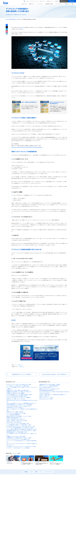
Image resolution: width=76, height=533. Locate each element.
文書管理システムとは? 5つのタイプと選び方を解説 (16, 436)
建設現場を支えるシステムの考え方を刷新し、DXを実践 (50, 384)
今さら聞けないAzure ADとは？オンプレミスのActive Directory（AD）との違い (21, 426)
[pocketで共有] (6, 31)
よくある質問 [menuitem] (56, 1)
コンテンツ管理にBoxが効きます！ (46, 387)
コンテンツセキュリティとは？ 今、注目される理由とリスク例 (18, 423)
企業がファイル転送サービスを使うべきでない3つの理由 (17, 420)
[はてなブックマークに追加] (6, 29)
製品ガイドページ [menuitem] (50, 1)
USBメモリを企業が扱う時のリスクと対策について (16, 419)
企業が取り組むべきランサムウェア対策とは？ (22, 374)
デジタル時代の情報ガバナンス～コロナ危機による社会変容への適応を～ (20, 394)
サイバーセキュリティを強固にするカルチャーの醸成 (16, 413)
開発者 (36, 471)
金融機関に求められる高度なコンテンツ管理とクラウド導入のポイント (19, 391)
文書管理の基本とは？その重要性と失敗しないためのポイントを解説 (19, 437)
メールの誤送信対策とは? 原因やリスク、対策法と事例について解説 (19, 424)
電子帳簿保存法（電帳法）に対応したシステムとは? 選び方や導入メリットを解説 (21, 430)
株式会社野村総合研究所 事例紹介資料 (46, 390)
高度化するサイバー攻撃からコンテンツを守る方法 (16, 398)
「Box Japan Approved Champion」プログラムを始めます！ (54, 374)
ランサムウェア (22, 27)
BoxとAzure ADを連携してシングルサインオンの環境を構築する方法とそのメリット (22, 403)
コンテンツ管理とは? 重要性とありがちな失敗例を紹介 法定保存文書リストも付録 (21, 429)
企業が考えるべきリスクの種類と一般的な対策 (15, 411)
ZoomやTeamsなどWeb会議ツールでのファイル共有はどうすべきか (19, 406)
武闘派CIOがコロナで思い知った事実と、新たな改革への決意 (17, 390)
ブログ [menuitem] (28, 1)
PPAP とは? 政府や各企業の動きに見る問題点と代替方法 (17, 396)
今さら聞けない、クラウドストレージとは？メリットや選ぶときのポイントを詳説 (21, 446)
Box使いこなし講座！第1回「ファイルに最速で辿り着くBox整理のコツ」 (53, 394)
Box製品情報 (26, 471)
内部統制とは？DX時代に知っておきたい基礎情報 (15, 393)
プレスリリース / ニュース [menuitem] (34, 1)
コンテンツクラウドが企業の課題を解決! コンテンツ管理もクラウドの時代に (20, 427)
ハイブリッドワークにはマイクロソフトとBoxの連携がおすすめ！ (18, 439)
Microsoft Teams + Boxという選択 (46, 398)
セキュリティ (20, 364)
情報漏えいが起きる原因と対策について (14, 417)
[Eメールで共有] (6, 33)
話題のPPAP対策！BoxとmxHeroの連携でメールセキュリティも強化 (19, 416)
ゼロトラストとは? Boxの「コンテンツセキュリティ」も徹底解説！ (19, 397)
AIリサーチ (31, 471)
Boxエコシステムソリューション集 (46, 397)
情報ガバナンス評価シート (44, 396)
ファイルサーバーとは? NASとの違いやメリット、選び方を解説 (18, 447)
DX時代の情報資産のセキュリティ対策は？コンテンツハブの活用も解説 (19, 404)
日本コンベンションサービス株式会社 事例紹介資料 (49, 385)
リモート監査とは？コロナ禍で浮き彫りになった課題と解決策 (18, 385)
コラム (40, 471)
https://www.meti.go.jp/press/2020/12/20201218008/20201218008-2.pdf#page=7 (26, 147)
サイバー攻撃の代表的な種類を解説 (13, 414)
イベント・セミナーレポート (48, 471)
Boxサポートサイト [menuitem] (43, 1)
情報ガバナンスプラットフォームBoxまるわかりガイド (49, 388)
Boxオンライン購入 (70, 3)
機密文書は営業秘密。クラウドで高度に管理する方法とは (17, 432)
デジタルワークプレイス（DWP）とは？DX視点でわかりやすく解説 (19, 384)
